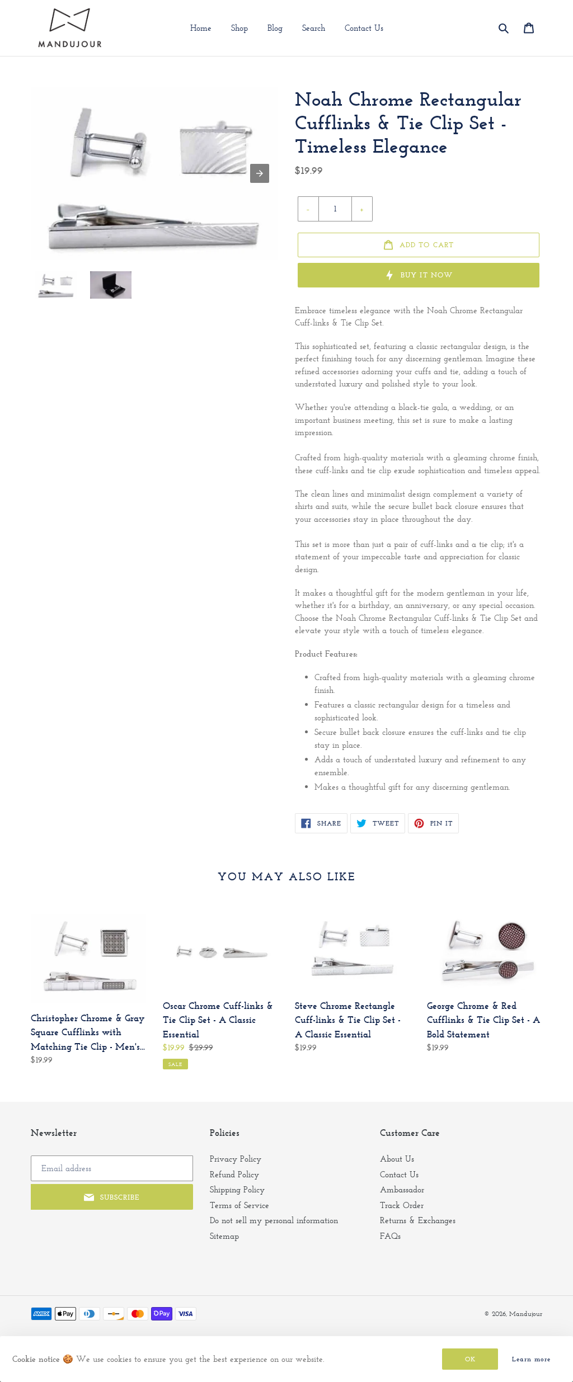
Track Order (402, 1205)
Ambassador (402, 1189)
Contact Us (399, 1174)
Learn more (531, 1359)
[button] (504, 28)
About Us (397, 1158)
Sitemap (224, 1235)
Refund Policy (234, 1174)
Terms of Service (239, 1205)
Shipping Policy (237, 1189)
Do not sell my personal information (274, 1220)
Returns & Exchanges (417, 1220)
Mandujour (525, 1314)
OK (470, 1359)
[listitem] (56, 285)
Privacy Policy (235, 1158)
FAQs (390, 1235)
